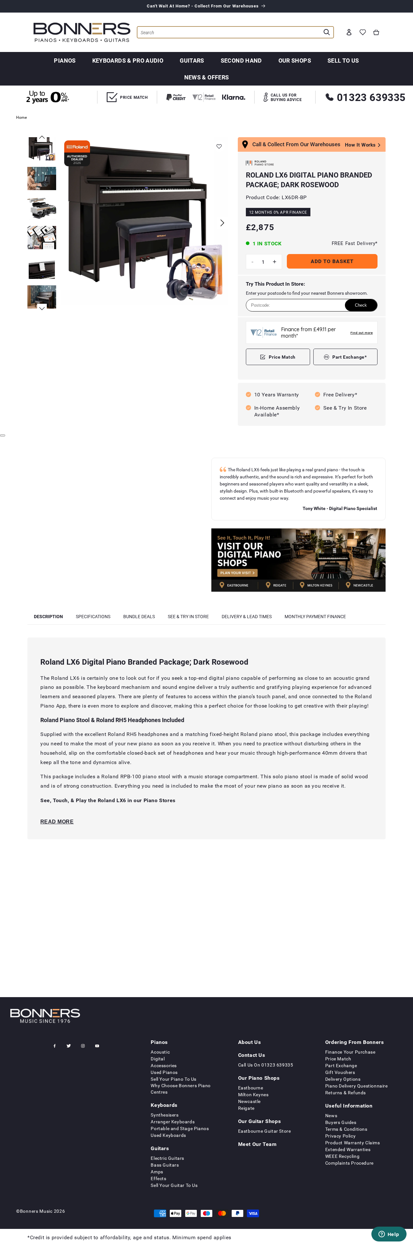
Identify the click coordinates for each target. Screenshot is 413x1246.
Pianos (65, 60)
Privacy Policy (340, 1136)
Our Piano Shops (259, 1078)
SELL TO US (343, 60)
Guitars (192, 60)
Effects (158, 1178)
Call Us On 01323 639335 (265, 1065)
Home (21, 117)
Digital (158, 1059)
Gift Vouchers (340, 1072)
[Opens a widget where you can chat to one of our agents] (389, 1235)
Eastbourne (250, 1088)
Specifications (93, 616)
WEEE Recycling (342, 1156)
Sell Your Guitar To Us (174, 1185)
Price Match (282, 357)
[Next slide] (222, 223)
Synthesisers (164, 1115)
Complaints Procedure (349, 1163)
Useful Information (349, 1105)
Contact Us (251, 1055)
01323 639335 (371, 97)
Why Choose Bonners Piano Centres (180, 1088)
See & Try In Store (188, 616)
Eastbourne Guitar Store (264, 1131)
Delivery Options (343, 1079)
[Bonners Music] (298, 561)
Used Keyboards (168, 1135)
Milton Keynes (253, 1094)
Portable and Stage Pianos (180, 1128)
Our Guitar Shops (259, 1121)
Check (361, 305)
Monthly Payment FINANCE (315, 616)
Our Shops (294, 60)
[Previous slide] (42, 137)
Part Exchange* (349, 357)
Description (48, 616)
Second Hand (241, 60)
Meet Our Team (257, 1144)
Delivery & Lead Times (247, 616)
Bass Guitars (165, 1165)
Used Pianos (164, 1072)
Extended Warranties (347, 1149)
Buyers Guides (341, 1122)
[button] (376, 32)
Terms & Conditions (346, 1129)
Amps (157, 1172)
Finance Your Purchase (350, 1052)
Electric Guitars (167, 1158)
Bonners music (36, 1211)
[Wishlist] (362, 32)
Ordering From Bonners (354, 1042)
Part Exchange (341, 1065)
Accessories (164, 1065)
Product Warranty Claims (352, 1142)
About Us (249, 1042)
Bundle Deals (139, 616)
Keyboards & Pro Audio (128, 60)
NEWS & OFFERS (206, 77)
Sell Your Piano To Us (173, 1079)
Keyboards (164, 1105)
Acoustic (160, 1052)
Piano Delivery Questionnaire (356, 1086)
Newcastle (249, 1101)
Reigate (246, 1108)
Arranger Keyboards (173, 1121)
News (331, 1115)
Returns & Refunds (345, 1092)
